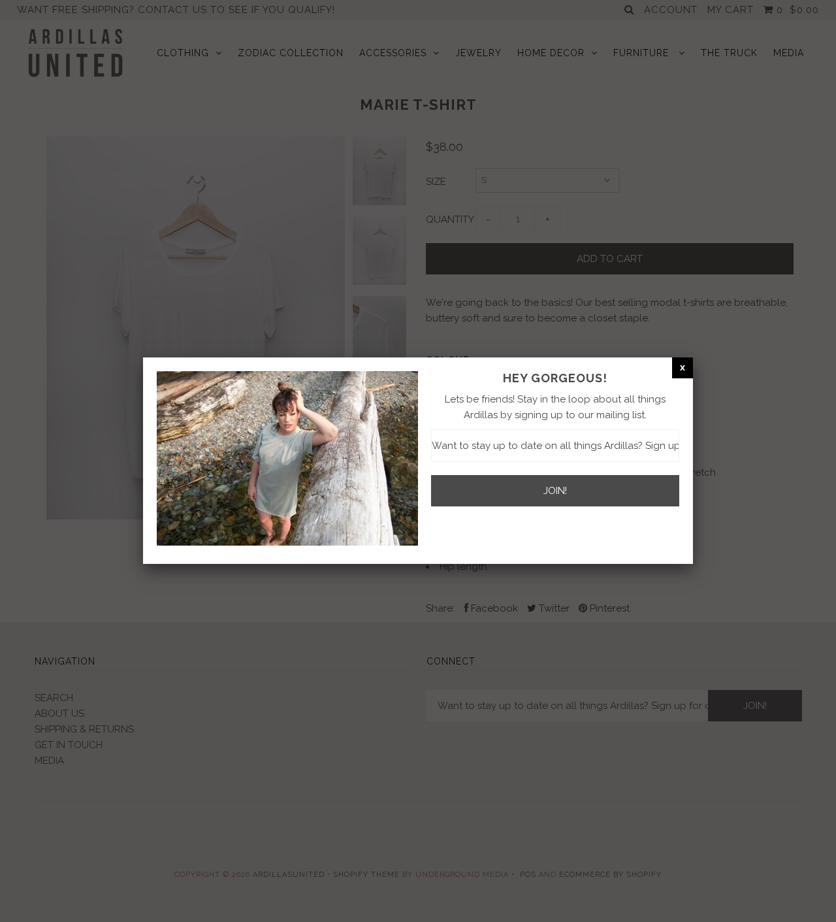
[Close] (682, 367)
